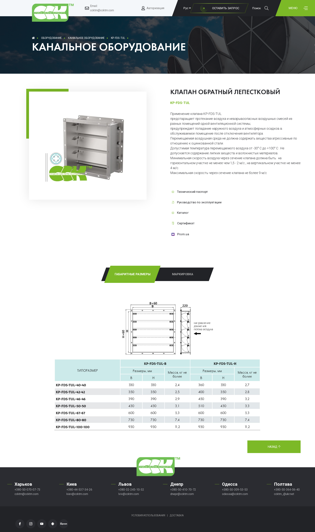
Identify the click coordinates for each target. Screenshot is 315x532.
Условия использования (148, 515)
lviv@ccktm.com (128, 494)
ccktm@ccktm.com (26, 494)
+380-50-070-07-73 (27, 489)
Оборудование (51, 37)
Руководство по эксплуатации (199, 202)
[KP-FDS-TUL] (91, 184)
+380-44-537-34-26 (79, 489)
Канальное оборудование (86, 37)
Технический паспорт (192, 192)
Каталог (183, 212)
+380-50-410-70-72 (183, 489)
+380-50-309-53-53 (235, 489)
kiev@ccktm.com (77, 494)
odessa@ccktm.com (235, 494)
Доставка (177, 515)
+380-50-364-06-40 (287, 489)
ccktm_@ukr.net (284, 494)
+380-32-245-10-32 (131, 489)
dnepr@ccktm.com (182, 494)
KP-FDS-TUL (118, 37)
